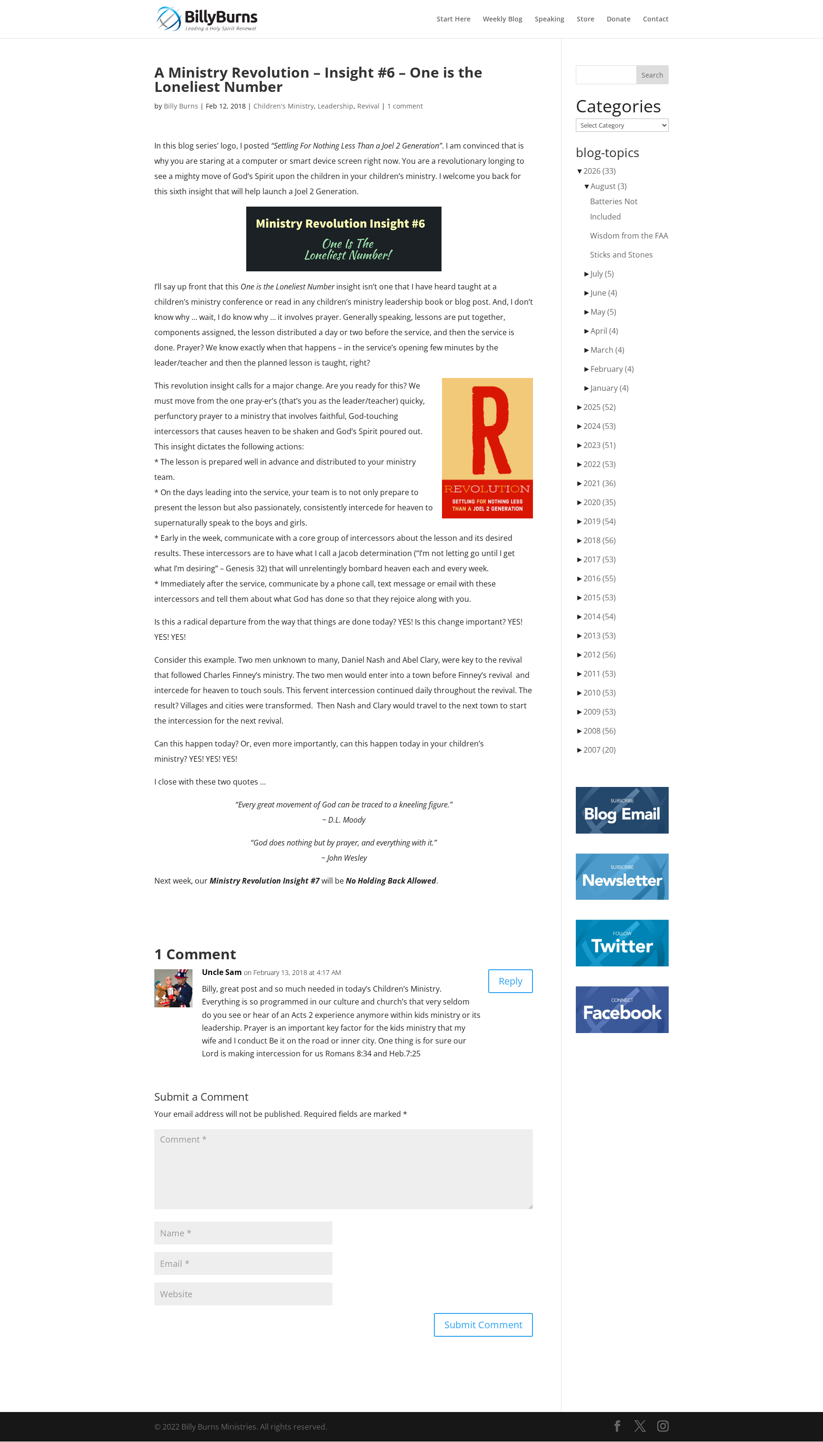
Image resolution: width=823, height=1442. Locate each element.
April (604, 331)
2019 (599, 521)
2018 (599, 540)
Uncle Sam (222, 972)
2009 (599, 711)
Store (585, 19)
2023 (599, 445)
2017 (599, 559)
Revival (368, 105)
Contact (656, 19)
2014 (599, 616)
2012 (599, 654)
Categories (618, 106)
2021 (599, 483)
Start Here (454, 19)
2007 (599, 750)
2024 (599, 426)
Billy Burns (181, 105)
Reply (510, 981)
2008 (599, 731)
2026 (599, 171)
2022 (599, 464)
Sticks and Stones (621, 254)
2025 (599, 407)
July (602, 274)
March (607, 350)
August (609, 186)
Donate (619, 19)
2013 (599, 635)
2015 (599, 597)
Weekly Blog (502, 19)
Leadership (335, 105)
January (610, 388)
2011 (599, 673)
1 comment (405, 105)
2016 (599, 578)
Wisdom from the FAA (629, 235)
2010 (599, 692)
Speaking (549, 19)
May (603, 312)
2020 (599, 502)
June (604, 293)
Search (652, 75)
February (612, 369)
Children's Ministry (283, 105)
